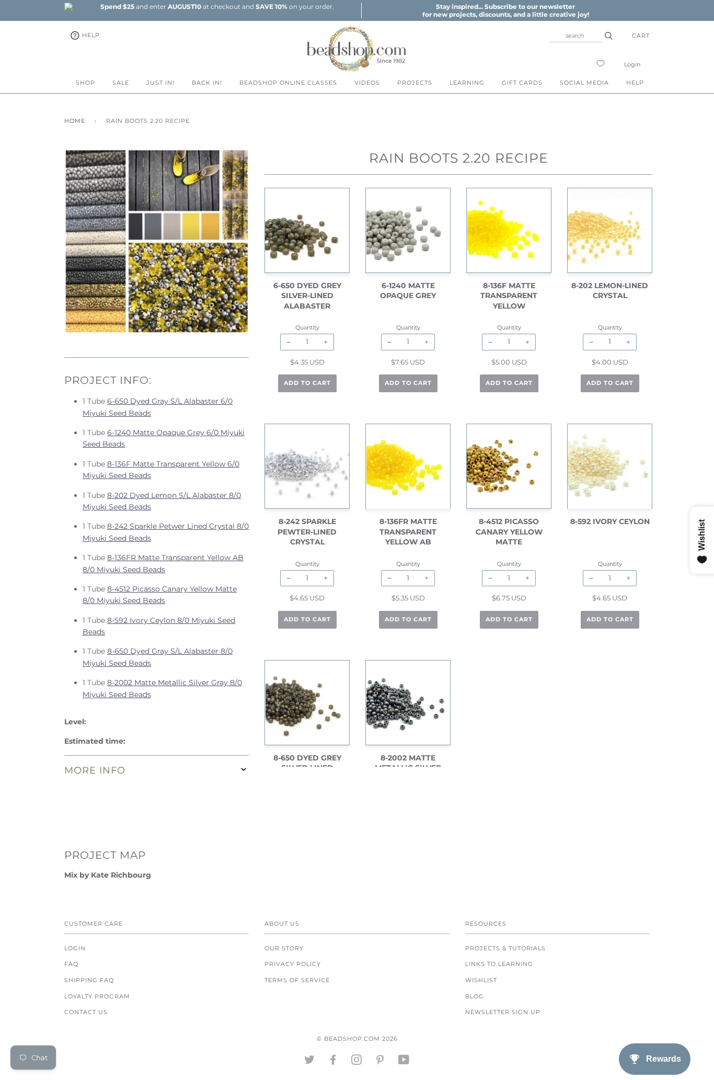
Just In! (160, 82)
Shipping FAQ (89, 980)
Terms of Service (297, 980)
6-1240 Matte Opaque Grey (408, 291)
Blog (474, 996)
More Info (94, 770)
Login (632, 64)
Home (74, 120)
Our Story (284, 948)
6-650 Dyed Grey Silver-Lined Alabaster (307, 296)
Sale (120, 82)
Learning (467, 82)
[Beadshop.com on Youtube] (404, 1061)
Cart (641, 35)
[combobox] (576, 35)
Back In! (207, 82)
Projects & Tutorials (505, 948)
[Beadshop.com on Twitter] (309, 1061)
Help (90, 35)
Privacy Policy (292, 964)
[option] (217, 6)
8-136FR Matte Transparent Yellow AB (408, 532)
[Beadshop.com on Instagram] (356, 1061)
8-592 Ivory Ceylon (610, 521)
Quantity (307, 327)
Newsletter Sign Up (502, 1012)
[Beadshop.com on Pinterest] (380, 1061)
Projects (414, 82)
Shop (85, 82)
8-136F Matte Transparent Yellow (508, 296)
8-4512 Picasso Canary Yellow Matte (509, 532)
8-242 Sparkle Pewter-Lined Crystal (307, 532)
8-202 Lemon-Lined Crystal (609, 291)
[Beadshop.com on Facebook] (333, 1061)
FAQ (71, 964)
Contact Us (86, 1012)
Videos (367, 82)
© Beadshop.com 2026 (357, 1038)
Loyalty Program (97, 996)
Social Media (584, 82)
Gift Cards (522, 82)
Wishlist (481, 980)
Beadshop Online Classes (288, 82)
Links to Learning (499, 964)
